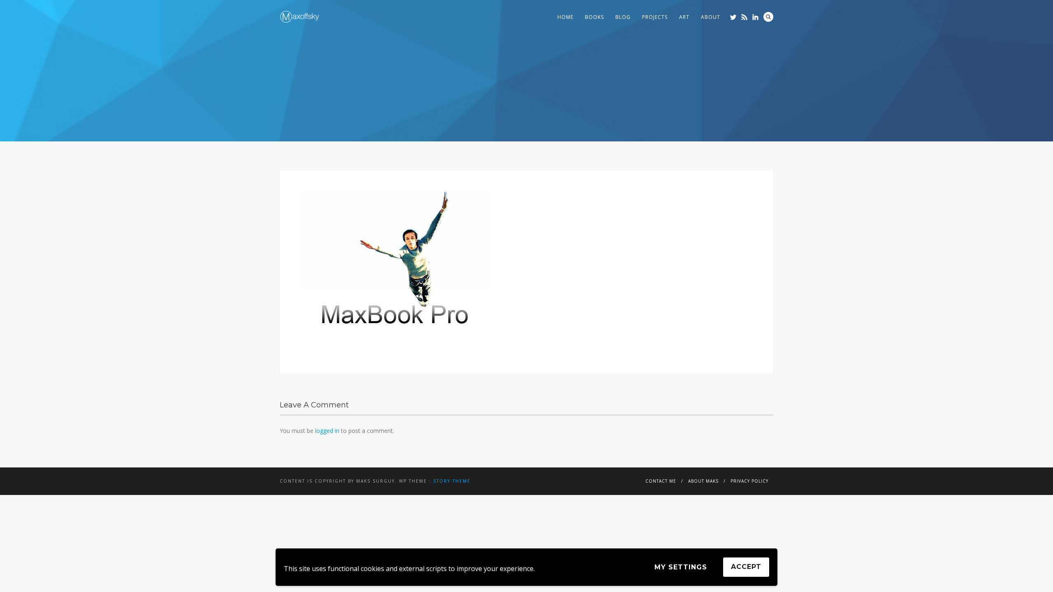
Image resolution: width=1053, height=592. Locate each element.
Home (565, 17)
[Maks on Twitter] (733, 17)
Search (768, 17)
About (710, 17)
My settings (680, 567)
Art (684, 17)
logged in (327, 431)
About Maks (703, 481)
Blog (623, 17)
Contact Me (660, 481)
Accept (746, 567)
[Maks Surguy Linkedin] (755, 17)
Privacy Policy (749, 481)
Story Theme (452, 481)
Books (594, 17)
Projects (655, 17)
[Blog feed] (744, 17)
